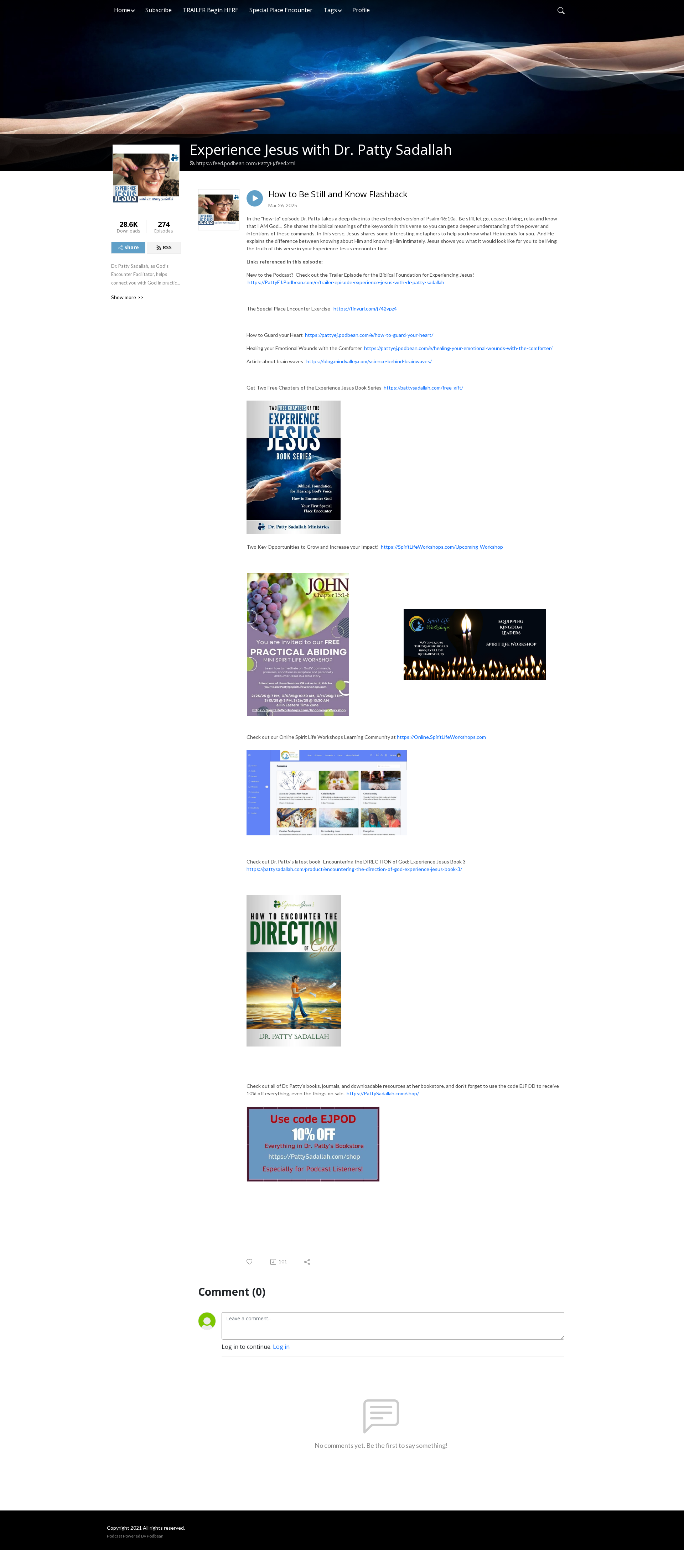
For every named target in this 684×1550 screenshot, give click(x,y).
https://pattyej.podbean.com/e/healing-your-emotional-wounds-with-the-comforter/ (458, 348)
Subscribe (158, 10)
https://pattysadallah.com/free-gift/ (423, 388)
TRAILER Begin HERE (210, 10)
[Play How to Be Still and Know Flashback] (255, 198)
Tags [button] (330, 10)
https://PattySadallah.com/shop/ (383, 1093)
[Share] (308, 1261)
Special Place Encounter (280, 10)
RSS (167, 247)
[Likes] (250, 1261)
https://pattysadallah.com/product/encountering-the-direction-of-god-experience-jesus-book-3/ (354, 869)
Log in (281, 1347)
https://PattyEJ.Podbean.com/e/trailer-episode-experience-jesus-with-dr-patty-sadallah (346, 282)
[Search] (561, 10)
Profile (361, 10)
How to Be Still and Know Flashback (338, 194)
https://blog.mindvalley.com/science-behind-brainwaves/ (369, 361)
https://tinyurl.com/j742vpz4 (365, 309)
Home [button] (122, 10)
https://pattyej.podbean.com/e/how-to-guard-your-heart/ (369, 335)
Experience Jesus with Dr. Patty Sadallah (321, 149)
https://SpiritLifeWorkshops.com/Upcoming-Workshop (442, 547)
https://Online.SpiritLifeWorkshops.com (441, 737)
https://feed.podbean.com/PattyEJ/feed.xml (245, 163)
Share (131, 247)
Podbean (155, 1536)
